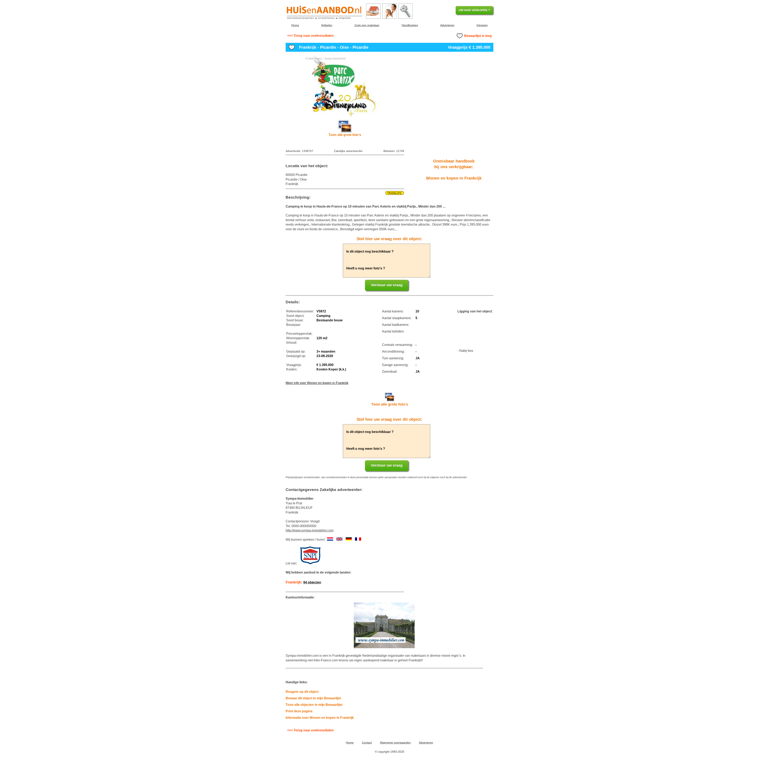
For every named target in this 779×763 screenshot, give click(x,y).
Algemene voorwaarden (395, 742)
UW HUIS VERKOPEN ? (474, 10)
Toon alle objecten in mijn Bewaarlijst (314, 704)
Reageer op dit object (302, 691)
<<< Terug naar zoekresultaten (310, 35)
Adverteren (447, 25)
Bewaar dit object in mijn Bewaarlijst (313, 698)
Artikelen (326, 25)
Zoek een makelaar (366, 25)
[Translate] (345, 193)
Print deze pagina (299, 711)
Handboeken (410, 25)
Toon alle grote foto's (345, 135)
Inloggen (482, 25)
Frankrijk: (303, 582)
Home (295, 25)
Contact (367, 742)
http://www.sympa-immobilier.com (310, 530)
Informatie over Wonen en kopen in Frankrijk (320, 717)
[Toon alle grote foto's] (345, 86)
